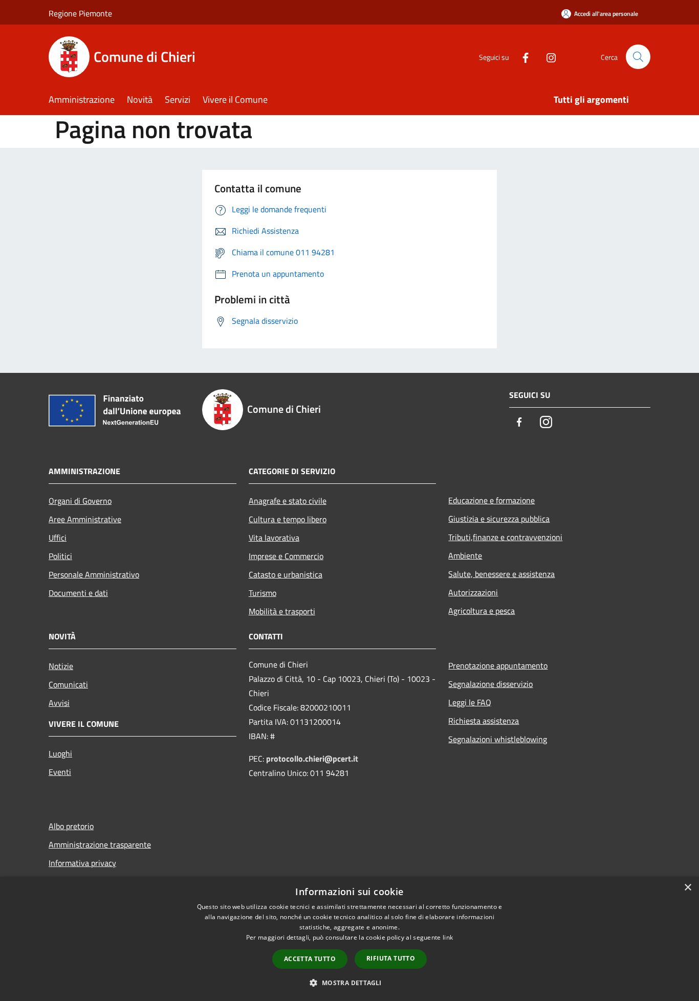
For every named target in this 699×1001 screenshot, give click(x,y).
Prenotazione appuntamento (498, 665)
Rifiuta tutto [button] (390, 958)
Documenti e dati (78, 593)
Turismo (262, 593)
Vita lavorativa (274, 537)
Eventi (60, 772)
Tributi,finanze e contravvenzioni (505, 537)
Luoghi (60, 753)
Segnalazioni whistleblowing (497, 739)
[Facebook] (521, 56)
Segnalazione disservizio (490, 684)
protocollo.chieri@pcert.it (312, 758)
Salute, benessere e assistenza (501, 574)
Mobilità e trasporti (282, 611)
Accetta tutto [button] (310, 958)
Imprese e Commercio (286, 556)
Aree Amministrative (85, 519)
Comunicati (68, 684)
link (448, 937)
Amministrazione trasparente (100, 844)
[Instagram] (547, 56)
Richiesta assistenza (483, 721)
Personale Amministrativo (94, 574)
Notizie (61, 666)
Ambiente (465, 555)
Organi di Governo (80, 501)
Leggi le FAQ (469, 702)
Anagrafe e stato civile (287, 501)
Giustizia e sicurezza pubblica (499, 519)
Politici (60, 556)
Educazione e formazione (491, 500)
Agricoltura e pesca (481, 611)
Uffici (58, 537)
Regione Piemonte (80, 13)
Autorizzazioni (473, 592)
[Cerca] (638, 57)
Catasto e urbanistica (285, 574)
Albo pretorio (71, 826)
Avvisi (59, 703)
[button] (349, 982)
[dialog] (349, 939)
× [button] (687, 888)
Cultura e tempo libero (287, 519)
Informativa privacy (82, 863)
